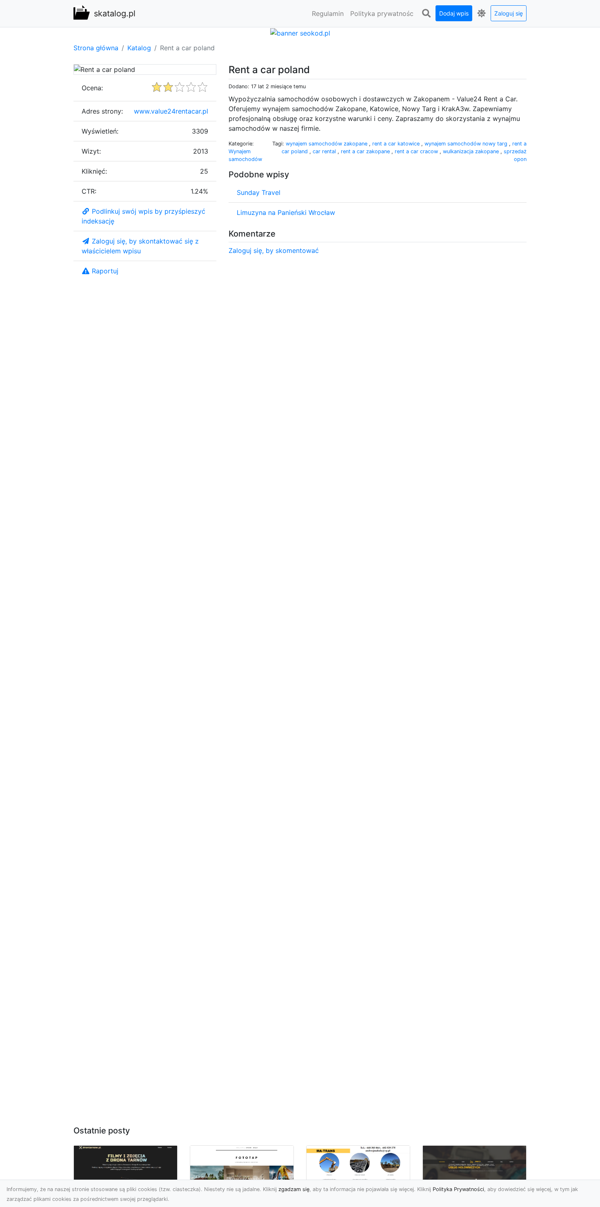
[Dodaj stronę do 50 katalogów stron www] (300, 32)
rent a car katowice (396, 144)
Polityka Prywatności (458, 1189)
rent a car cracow (417, 151)
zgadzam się (293, 1189)
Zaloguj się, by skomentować (274, 250)
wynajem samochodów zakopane (327, 144)
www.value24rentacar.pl (171, 111)
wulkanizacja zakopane (471, 151)
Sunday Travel (258, 192)
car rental (325, 151)
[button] (426, 13)
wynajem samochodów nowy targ (466, 144)
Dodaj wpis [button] (454, 13)
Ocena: (92, 88)
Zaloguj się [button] (508, 13)
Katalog (139, 48)
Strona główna (95, 48)
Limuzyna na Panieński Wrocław (286, 212)
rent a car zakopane (366, 151)
